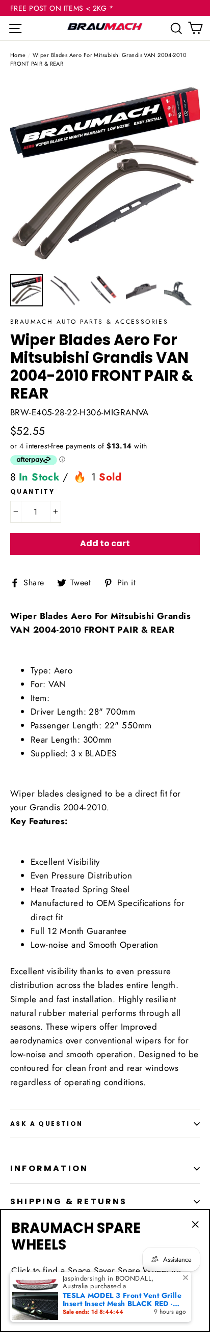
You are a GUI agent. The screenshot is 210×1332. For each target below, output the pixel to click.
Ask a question (46, 1123)
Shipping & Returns (68, 1201)
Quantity (32, 491)
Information (49, 1168)
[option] (105, 173)
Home (18, 55)
